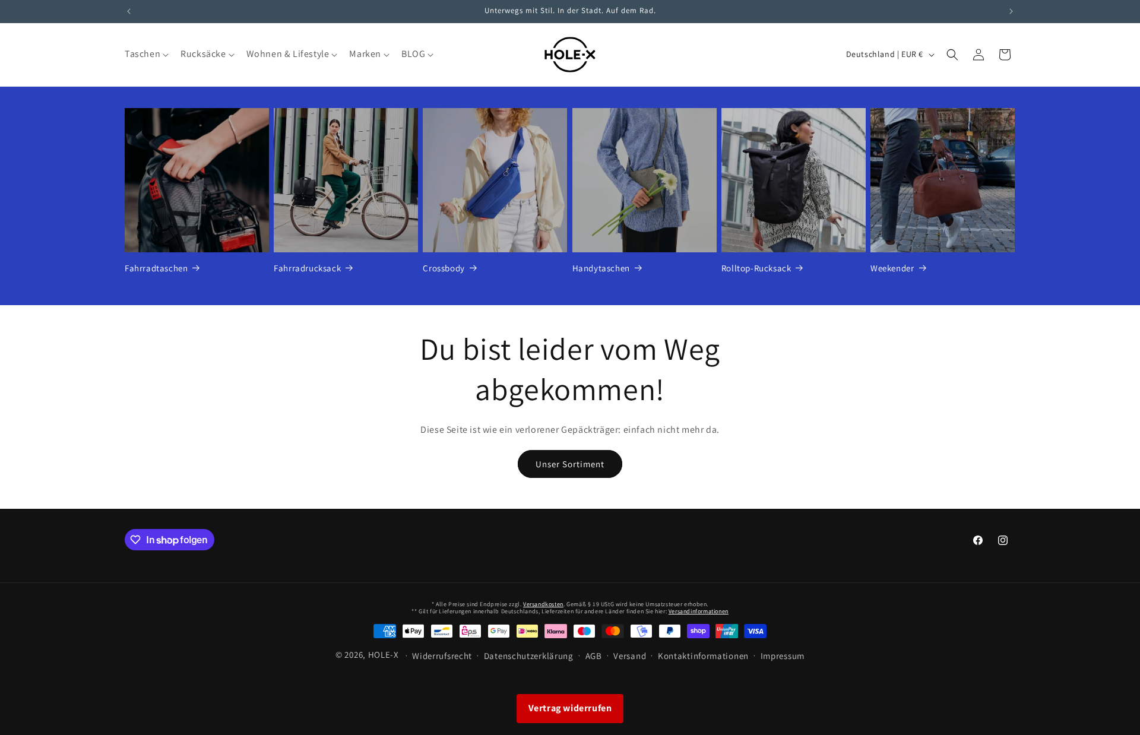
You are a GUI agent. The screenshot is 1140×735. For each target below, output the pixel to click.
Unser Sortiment (570, 464)
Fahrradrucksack (307, 268)
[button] (145, 54)
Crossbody (443, 268)
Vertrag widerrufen (570, 708)
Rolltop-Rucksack (756, 268)
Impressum (783, 655)
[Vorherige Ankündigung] (129, 11)
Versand (629, 655)
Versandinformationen (699, 611)
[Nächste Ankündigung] (1011, 11)
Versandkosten (543, 604)
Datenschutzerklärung (529, 655)
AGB (593, 655)
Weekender (892, 268)
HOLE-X (383, 654)
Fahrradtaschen (156, 268)
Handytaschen (601, 268)
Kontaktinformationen (703, 655)
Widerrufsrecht (442, 655)
